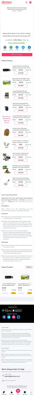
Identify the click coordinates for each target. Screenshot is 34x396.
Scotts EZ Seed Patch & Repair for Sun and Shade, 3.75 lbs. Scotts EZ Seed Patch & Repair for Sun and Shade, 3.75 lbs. (21, 116)
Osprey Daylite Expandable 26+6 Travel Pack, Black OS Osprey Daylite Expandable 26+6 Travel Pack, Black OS (21, 104)
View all (29, 267)
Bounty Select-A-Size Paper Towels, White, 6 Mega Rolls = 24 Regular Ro (24, 286)
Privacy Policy (10, 387)
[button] (30, 284)
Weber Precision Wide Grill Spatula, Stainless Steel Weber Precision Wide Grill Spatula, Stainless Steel (21, 179)
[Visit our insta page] (14, 317)
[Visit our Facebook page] (4, 317)
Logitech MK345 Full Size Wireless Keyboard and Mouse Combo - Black (9, 285)
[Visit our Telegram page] (18, 317)
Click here (11, 201)
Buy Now (20, 73)
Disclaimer (24, 387)
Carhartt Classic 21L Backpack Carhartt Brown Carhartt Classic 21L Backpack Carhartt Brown (20, 129)
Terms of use (18, 387)
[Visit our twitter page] (9, 317)
